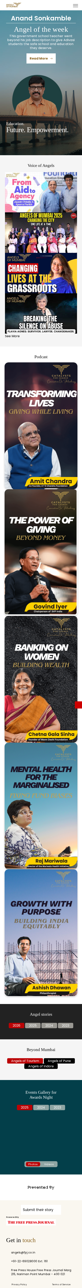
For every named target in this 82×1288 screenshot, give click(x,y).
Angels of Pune (59, 1061)
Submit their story (38, 1209)
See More (12, 336)
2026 (16, 1025)
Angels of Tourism (25, 1061)
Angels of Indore (41, 1066)
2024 (49, 1025)
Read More (39, 58)
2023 (65, 1025)
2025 (33, 1025)
